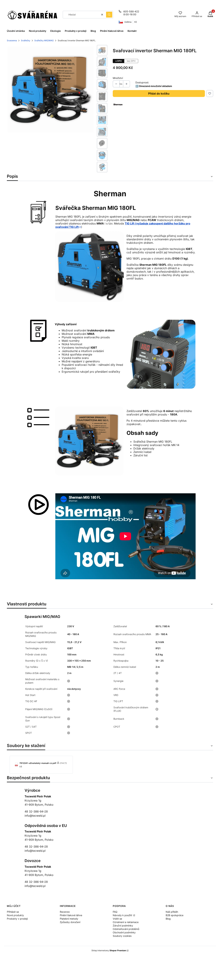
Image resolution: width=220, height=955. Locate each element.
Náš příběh (172, 911)
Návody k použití (123, 915)
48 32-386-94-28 (36, 811)
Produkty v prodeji (17, 918)
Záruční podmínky (123, 925)
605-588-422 (131, 11)
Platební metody (69, 918)
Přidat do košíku (158, 93)
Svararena (12, 40)
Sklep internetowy (108, 950)
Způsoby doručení (70, 922)
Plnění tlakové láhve (71, 915)
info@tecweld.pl (35, 815)
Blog (168, 918)
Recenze (65, 911)
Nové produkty (15, 915)
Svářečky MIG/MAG (44, 40)
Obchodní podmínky (124, 932)
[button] (109, 15)
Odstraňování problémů (126, 928)
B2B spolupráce (174, 915)
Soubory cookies (122, 935)
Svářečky (25, 40)
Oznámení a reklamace (126, 922)
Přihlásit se (13, 911)
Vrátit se (117, 918)
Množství (118, 77)
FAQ (115, 911)
